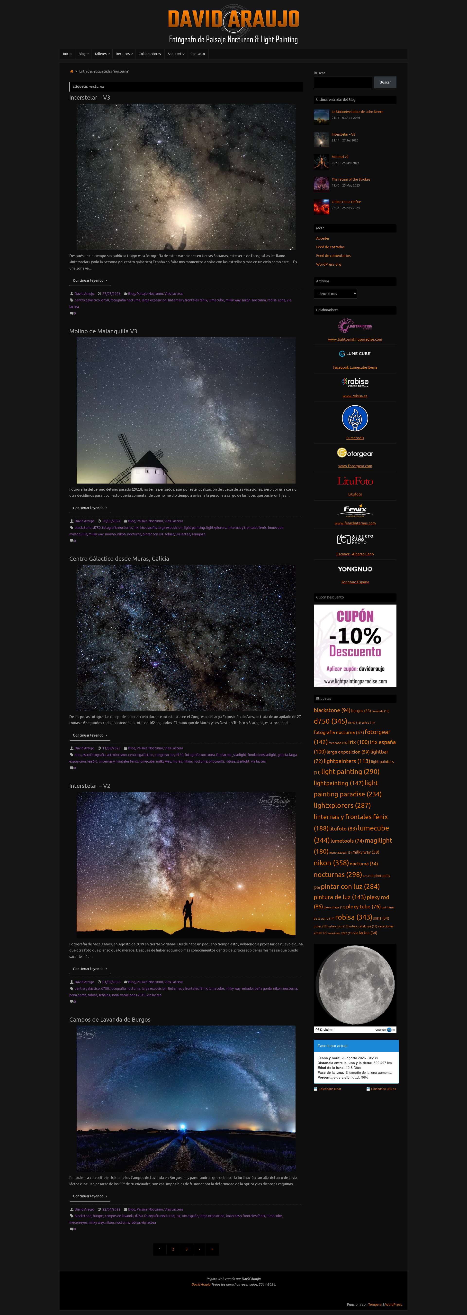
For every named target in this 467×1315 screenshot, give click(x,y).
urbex (321, 926)
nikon (246, 300)
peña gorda (77, 995)
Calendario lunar (330, 1089)
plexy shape (334, 907)
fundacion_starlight (231, 755)
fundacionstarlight (262, 755)
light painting (194, 528)
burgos (98, 1216)
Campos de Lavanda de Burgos (110, 1019)
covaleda (380, 711)
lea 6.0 (92, 761)
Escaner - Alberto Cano (355, 554)
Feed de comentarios (333, 255)
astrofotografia (94, 755)
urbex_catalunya (363, 926)
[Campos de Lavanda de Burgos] (186, 1099)
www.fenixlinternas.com (355, 523)
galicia (283, 755)
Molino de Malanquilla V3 (103, 331)
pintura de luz (340, 897)
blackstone (83, 528)
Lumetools (355, 438)
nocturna (259, 300)
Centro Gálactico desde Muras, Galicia (119, 558)
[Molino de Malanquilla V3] (186, 410)
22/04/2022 (111, 1209)
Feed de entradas (330, 247)
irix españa (148, 528)
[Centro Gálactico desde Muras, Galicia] (186, 638)
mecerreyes (78, 1223)
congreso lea (164, 755)
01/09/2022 (111, 982)
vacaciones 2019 (132, 995)
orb (368, 876)
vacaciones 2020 (340, 933)
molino (110, 534)
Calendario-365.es (383, 1089)
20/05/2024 (111, 521)
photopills (216, 761)
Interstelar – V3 (89, 97)
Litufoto (355, 494)
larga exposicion (154, 300)
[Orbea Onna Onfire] (321, 213)
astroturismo (117, 755)
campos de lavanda (119, 1216)
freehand (338, 743)
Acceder (323, 238)
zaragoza (198, 534)
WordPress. (394, 1305)
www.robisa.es (355, 396)
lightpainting (339, 783)
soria (281, 300)
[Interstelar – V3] (186, 177)
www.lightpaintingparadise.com (355, 339)
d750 (105, 300)
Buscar (319, 73)
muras (177, 761)
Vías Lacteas (173, 294)
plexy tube (363, 907)
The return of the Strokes (351, 179)
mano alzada (340, 852)
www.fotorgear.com (355, 466)
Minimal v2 (340, 157)
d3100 (354, 722)
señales (104, 995)
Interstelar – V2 (89, 786)
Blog (131, 294)
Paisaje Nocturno (150, 294)
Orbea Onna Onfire (346, 202)
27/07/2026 (111, 294)
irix (136, 528)
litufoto (343, 829)
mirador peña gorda (257, 989)
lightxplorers (216, 528)
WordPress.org (328, 264)
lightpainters (347, 761)
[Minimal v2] (321, 168)
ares (78, 755)
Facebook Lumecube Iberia (355, 367)
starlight (243, 761)
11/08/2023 (111, 748)
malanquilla (78, 534)
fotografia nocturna (125, 300)
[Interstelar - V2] (186, 865)
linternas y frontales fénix (187, 300)
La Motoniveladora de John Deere (357, 112)
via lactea (183, 534)
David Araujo (84, 294)
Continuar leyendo (88, 281)
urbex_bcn (338, 926)
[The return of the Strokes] (321, 191)
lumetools (347, 841)
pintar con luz (153, 534)
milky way (233, 300)
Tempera (375, 1305)
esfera (368, 722)
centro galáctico (87, 300)
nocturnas (338, 874)
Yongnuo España (355, 582)
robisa (272, 300)
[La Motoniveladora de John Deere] (321, 123)
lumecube (216, 300)
